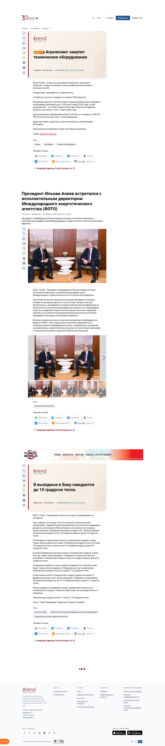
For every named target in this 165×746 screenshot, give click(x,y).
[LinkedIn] (49, 733)
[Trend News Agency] (29, 690)
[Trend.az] (30, 17)
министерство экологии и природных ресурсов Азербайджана (74, 612)
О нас (79, 691)
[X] (35, 733)
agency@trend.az (28, 717)
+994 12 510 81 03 (28, 715)
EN (132, 741)
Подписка (103, 691)
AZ (136, 741)
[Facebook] (30, 733)
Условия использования (132, 691)
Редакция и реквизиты (85, 695)
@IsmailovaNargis (48, 134)
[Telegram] (45, 733)
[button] (24, 33)
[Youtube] (40, 733)
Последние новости (61, 691)
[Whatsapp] (25, 733)
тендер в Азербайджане (66, 144)
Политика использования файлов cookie (132, 708)
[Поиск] (93, 18)
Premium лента (59, 695)
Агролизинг (48, 144)
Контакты (80, 698)
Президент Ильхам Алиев (44, 406)
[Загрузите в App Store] (119, 733)
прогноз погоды (40, 612)
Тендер (37, 144)
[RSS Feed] (54, 733)
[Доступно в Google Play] (134, 733)
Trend (59, 522)
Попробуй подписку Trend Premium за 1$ (55, 168)
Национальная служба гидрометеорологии (51, 616)
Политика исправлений (85, 707)
